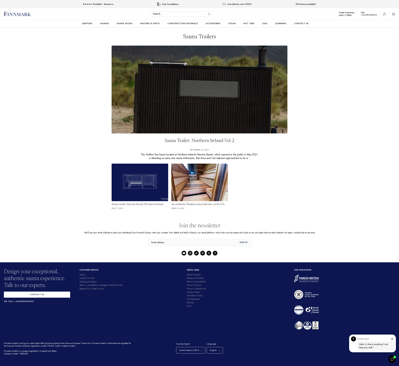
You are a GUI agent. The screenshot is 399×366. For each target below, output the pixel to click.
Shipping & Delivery (88, 281)
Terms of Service (194, 285)
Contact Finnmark (87, 278)
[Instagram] (190, 253)
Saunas (104, 23)
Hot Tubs (249, 23)
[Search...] (210, 14)
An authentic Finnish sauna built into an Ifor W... (198, 204)
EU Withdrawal (193, 299)
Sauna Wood (124, 23)
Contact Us (301, 23)
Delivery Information (195, 278)
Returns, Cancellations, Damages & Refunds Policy (101, 285)
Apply (350, 15)
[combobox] (182, 14)
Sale (264, 23)
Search (82, 274)
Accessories (213, 23)
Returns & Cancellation (196, 281)
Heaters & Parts (150, 23)
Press (189, 305)
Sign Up (244, 242)
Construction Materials (183, 23)
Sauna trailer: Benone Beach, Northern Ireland (137, 204)
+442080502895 (369, 15)
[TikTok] (196, 253)
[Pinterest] (202, 253)
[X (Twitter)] (209, 253)
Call (364, 13)
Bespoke (87, 23)
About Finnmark (194, 274)
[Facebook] (215, 253)
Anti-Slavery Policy (195, 295)
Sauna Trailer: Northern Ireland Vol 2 (199, 141)
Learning (280, 23)
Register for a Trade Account (91, 288)
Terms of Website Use (196, 288)
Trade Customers (348, 13)
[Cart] (393, 13)
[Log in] (384, 13)
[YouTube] (184, 253)
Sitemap (190, 302)
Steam (232, 23)
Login (342, 15)
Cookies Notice (193, 292)
